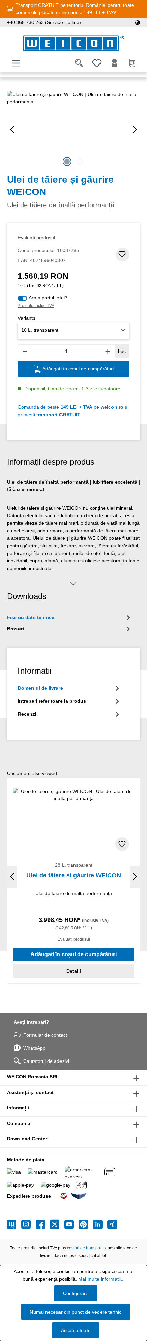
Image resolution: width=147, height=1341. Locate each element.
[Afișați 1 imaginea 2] (67, 161)
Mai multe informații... (101, 1279)
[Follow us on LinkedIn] (100, 1224)
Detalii (73, 971)
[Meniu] (16, 63)
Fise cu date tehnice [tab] (30, 617)
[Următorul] (135, 129)
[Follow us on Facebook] (43, 1224)
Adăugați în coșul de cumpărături (77, 368)
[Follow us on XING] (112, 1224)
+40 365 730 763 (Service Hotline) (44, 22)
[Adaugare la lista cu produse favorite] (122, 254)
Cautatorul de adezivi (46, 1061)
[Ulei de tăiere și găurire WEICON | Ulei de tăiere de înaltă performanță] (73, 129)
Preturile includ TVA (36, 305)
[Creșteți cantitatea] (108, 351)
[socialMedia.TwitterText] (57, 1224)
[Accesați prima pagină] (73, 43)
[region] (73, 129)
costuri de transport (85, 1248)
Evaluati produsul (36, 237)
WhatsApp (34, 1048)
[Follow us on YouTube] (71, 1224)
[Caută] (79, 63)
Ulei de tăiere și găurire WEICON (73, 875)
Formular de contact (45, 1035)
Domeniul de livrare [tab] (40, 688)
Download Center (27, 1138)
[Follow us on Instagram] (28, 1224)
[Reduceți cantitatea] (25, 351)
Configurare (76, 1293)
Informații (18, 1108)
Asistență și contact (30, 1092)
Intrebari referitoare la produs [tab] (52, 701)
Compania (18, 1123)
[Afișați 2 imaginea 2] (80, 161)
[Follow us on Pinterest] (86, 1224)
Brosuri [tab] (15, 628)
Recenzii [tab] (28, 714)
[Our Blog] (14, 1224)
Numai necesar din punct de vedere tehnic (75, 1312)
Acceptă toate (76, 1330)
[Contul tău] (114, 63)
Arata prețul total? (48, 297)
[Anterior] (12, 129)
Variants (26, 318)
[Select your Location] (137, 22)
